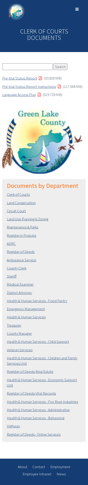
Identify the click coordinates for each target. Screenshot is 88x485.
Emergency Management (26, 308)
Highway (13, 426)
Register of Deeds (21, 251)
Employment (60, 466)
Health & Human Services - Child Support (38, 341)
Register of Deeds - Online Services (33, 434)
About (22, 466)
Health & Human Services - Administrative (38, 409)
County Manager (19, 333)
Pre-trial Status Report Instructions (29, 86)
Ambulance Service (21, 259)
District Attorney (19, 292)
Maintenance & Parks (22, 227)
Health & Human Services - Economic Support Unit (42, 382)
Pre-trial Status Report (19, 78)
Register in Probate (21, 235)
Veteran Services (19, 349)
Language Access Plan (19, 94)
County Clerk (16, 268)
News (61, 473)
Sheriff (11, 276)
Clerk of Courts (18, 194)
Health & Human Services (26, 316)
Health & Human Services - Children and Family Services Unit (42, 360)
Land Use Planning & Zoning (27, 218)
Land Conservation (21, 202)
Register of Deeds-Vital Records (31, 393)
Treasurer (14, 325)
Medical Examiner (20, 284)
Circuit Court (16, 210)
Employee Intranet (37, 473)
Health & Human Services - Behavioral (36, 417)
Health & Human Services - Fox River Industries (42, 401)
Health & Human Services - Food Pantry (37, 300)
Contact (38, 466)
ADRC (11, 243)
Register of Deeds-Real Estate (30, 371)
